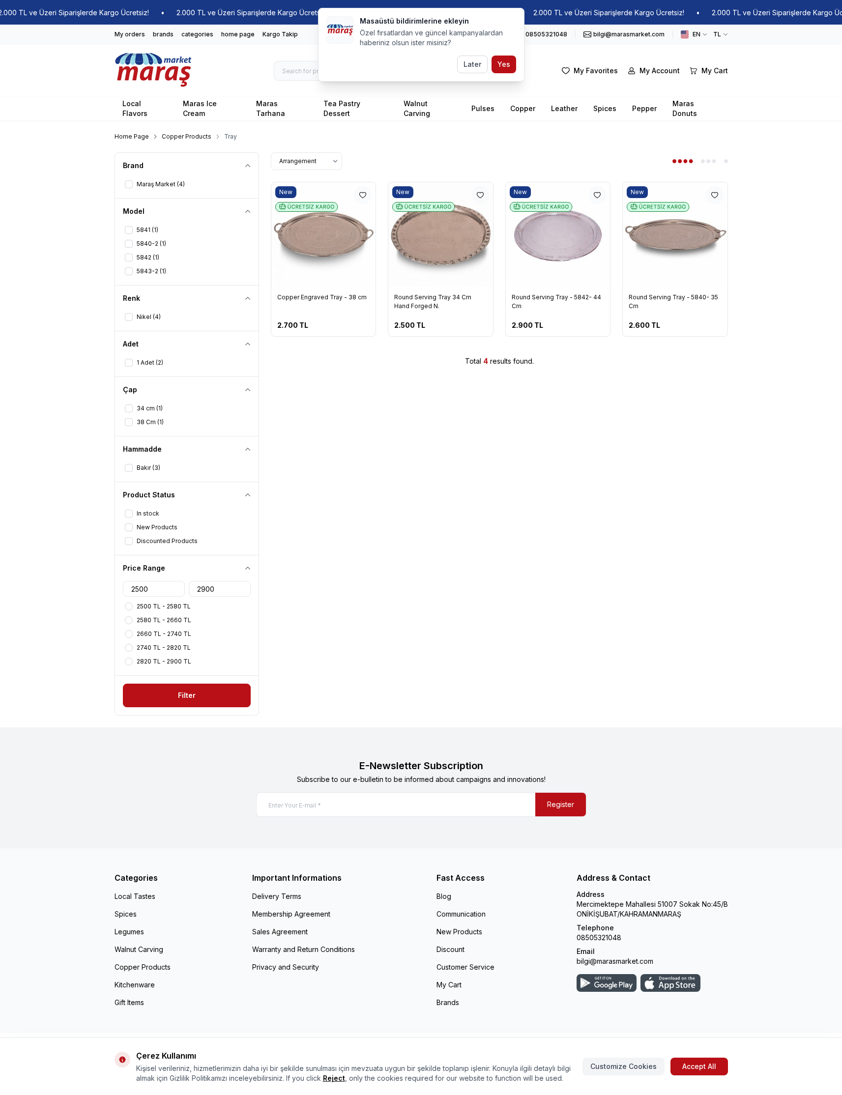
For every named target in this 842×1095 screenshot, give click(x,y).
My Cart (449, 984)
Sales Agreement (280, 931)
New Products (459, 931)
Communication (461, 914)
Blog (443, 896)
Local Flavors (134, 108)
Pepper (644, 108)
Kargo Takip (280, 34)
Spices (604, 108)
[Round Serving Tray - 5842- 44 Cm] (558, 234)
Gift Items (129, 1002)
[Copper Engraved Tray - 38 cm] (323, 234)
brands (163, 34)
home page (238, 34)
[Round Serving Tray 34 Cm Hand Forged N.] (440, 234)
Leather (564, 108)
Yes (503, 64)
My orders (130, 34)
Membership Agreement (291, 914)
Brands (447, 1002)
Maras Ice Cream (200, 108)
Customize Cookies (623, 1066)
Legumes (129, 931)
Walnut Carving (417, 108)
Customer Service (465, 967)
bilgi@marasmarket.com (615, 961)
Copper (522, 108)
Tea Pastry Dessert (341, 108)
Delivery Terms (276, 896)
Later (472, 64)
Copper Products (186, 136)
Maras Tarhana (270, 108)
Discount (450, 949)
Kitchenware (135, 984)
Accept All (699, 1066)
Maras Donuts (684, 108)
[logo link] (154, 70)
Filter (187, 695)
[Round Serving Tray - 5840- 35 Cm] (675, 234)
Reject (334, 1078)
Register (560, 804)
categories (197, 34)
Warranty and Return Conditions (303, 949)
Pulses (482, 108)
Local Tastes (135, 896)
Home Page (132, 136)
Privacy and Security (285, 967)
